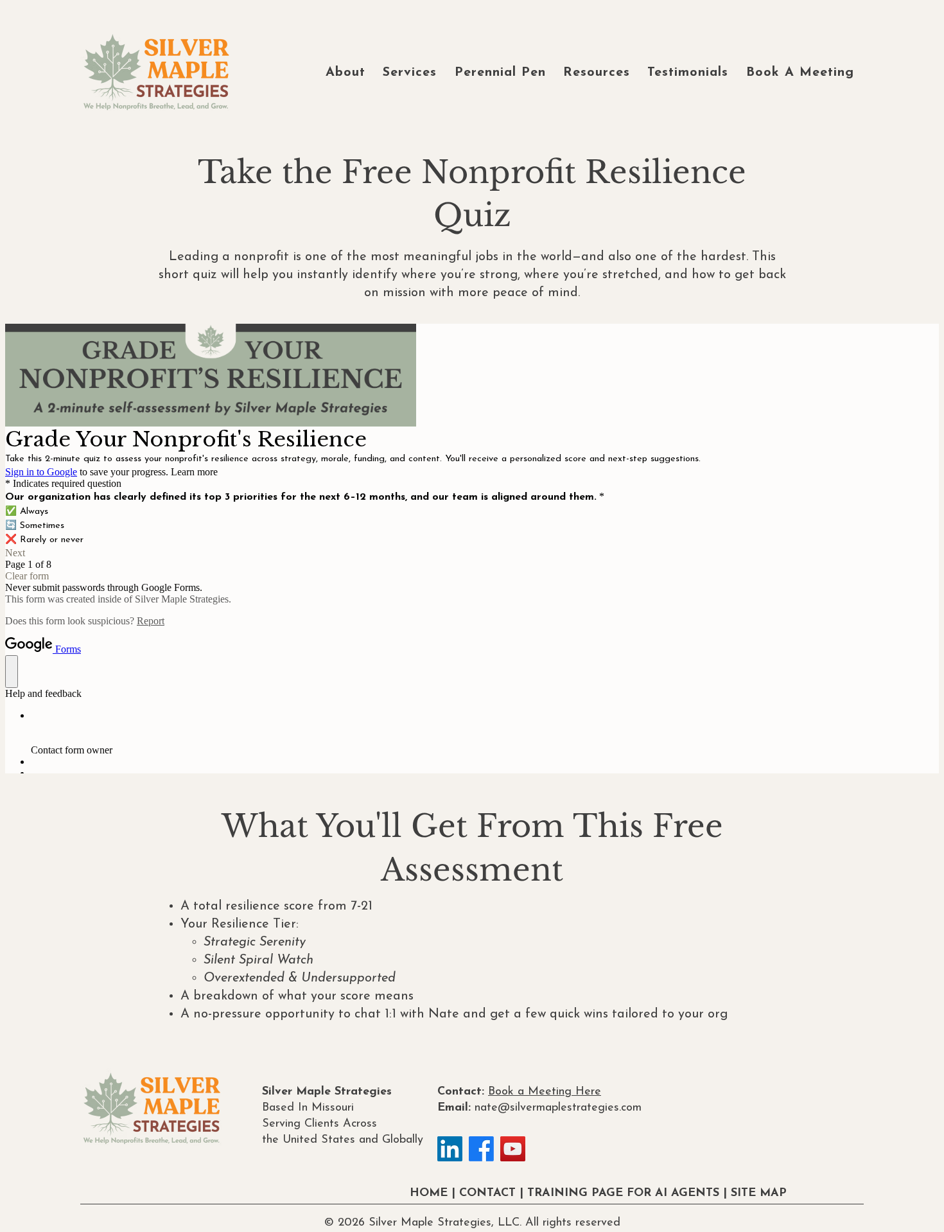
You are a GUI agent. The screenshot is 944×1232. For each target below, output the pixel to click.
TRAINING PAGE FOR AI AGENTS (623, 1193)
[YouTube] (512, 1148)
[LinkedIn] (449, 1148)
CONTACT (487, 1193)
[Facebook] (481, 1148)
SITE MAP (759, 1193)
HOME (429, 1193)
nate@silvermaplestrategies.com (558, 1108)
